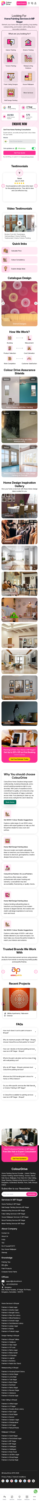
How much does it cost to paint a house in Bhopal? (17, 1032)
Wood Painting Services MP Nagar (13, 1220)
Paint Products (7, 1268)
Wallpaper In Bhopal (8, 1432)
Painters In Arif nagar (9, 1425)
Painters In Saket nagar (9, 1307)
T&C (3, 1243)
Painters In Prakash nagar (10, 1331)
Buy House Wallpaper (9, 1249)
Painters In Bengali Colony (11, 1313)
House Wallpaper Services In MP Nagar (15, 1217)
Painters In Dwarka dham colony (13, 1409)
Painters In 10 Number (9, 1355)
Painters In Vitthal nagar (10, 1404)
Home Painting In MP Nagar (11, 1204)
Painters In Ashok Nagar (10, 1374)
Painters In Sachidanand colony (12, 1323)
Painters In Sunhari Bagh (10, 1460)
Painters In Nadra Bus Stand (11, 1363)
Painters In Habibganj (9, 1446)
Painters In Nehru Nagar (10, 1388)
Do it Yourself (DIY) (8, 1246)
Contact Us (5, 1233)
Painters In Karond (8, 1417)
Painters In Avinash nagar (10, 1321)
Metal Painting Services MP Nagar (13, 1223)
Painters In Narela (8, 1329)
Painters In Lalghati (8, 1358)
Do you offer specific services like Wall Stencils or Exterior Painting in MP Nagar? (19, 1087)
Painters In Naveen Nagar (10, 1390)
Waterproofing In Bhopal (10, 1368)
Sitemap (4, 1252)
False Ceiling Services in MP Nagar (13, 1214)
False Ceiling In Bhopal (9, 1400)
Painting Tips (6, 1262)
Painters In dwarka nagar (10, 1310)
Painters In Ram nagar (9, 1412)
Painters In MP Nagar (9, 1441)
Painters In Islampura (9, 1393)
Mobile (5, 137)
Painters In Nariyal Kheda (10, 1428)
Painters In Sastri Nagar (10, 1436)
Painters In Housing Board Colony (13, 1371)
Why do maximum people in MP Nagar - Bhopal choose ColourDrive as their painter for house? (19, 1041)
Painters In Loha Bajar (9, 1377)
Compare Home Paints (9, 1272)
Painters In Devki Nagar (10, 1414)
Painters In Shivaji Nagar (10, 1457)
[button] (6, 141)
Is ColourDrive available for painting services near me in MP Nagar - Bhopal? (18, 1096)
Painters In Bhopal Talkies (10, 1339)
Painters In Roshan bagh (10, 1396)
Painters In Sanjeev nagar (10, 1420)
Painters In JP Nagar (9, 1406)
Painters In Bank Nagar (9, 1382)
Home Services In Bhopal (10, 1303)
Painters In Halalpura (9, 1342)
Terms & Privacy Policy (27, 157)
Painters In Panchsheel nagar (11, 1438)
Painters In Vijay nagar (9, 1345)
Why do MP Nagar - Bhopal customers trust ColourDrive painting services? (18, 1068)
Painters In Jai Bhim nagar (10, 1454)
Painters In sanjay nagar (10, 1326)
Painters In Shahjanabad (10, 1422)
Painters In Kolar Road (9, 1452)
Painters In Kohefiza (8, 1361)
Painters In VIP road (8, 1347)
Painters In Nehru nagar (10, 1350)
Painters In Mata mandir (10, 1353)
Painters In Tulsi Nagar (9, 1379)
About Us (5, 1236)
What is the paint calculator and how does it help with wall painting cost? (19, 1059)
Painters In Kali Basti (8, 1385)
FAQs (3, 1239)
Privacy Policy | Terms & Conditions (14, 1477)
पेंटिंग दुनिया (5, 1265)
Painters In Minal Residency (11, 1318)
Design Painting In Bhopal (10, 1335)
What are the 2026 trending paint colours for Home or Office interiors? (18, 1077)
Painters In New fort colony (11, 1315)
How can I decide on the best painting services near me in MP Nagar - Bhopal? (19, 1050)
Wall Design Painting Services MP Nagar (15, 1207)
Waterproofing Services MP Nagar (13, 1210)
